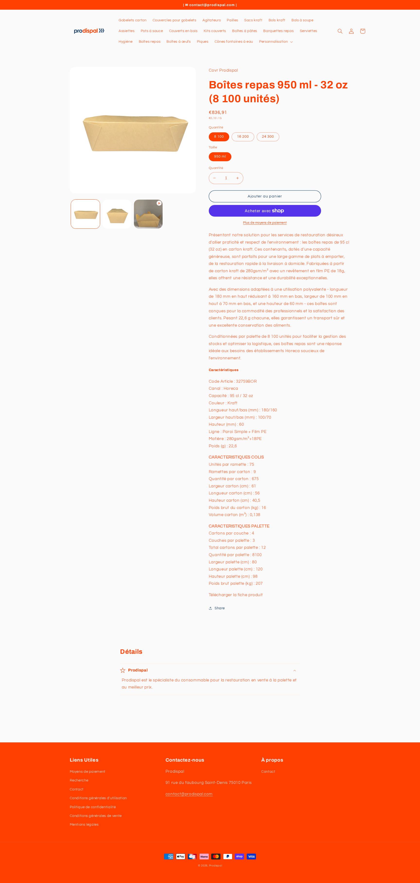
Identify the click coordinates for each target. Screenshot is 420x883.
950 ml (220, 156)
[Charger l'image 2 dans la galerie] (116, 214)
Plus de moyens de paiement (265, 222)
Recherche (79, 780)
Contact (77, 789)
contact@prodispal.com (189, 794)
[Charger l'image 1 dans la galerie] (85, 214)
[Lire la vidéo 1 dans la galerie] (148, 214)
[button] (275, 41)
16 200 (243, 136)
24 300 (268, 136)
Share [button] (220, 608)
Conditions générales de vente (96, 816)
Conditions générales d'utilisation (98, 798)
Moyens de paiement (87, 771)
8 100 (219, 136)
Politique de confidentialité (93, 807)
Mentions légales (84, 824)
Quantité (216, 168)
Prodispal (215, 865)
